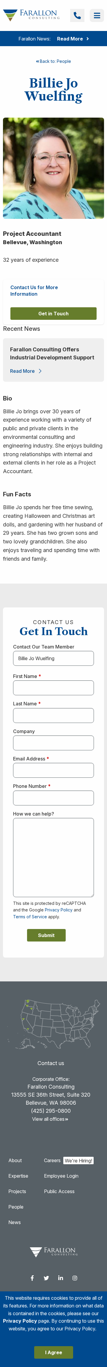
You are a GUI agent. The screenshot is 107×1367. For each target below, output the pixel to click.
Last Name (27, 703)
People (15, 1207)
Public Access (59, 1191)
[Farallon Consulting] (31, 15)
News (14, 1222)
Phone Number (32, 786)
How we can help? (33, 813)
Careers (52, 1160)
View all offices (48, 1119)
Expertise (18, 1176)
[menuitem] (32, 1278)
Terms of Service (30, 916)
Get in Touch (53, 314)
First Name (27, 676)
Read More (22, 371)
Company (24, 731)
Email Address (31, 758)
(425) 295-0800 (51, 1111)
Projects (17, 1191)
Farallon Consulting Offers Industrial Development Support (52, 353)
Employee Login (61, 1176)
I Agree (53, 1352)
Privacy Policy (59, 909)
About (15, 1160)
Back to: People (55, 61)
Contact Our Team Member (43, 646)
